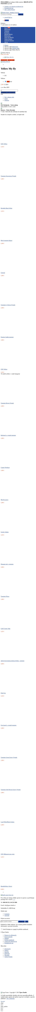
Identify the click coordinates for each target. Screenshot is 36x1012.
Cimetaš (3, 272)
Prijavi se (21, 921)
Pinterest (6, 100)
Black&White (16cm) (6, 886)
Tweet (6, 98)
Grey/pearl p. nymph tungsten (8, 725)
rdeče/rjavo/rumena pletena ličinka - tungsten (12, 661)
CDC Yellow (4, 144)
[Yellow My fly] (5, 61)
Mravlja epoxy (4, 499)
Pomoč (9, 9)
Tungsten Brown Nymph (7, 403)
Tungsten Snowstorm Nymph (8, 176)
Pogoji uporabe (8, 936)
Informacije (7, 949)
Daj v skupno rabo (9, 97)
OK (27, 921)
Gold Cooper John (5, 628)
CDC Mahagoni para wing (7, 854)
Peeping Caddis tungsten (7, 337)
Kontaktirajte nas (8, 8)
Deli (2, 94)
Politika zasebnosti (9, 940)
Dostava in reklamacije (10, 935)
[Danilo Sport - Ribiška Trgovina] (10, 12)
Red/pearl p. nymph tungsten (8, 435)
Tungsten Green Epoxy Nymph (9, 757)
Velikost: (3, 78)
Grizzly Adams (4, 532)
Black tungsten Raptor (6, 240)
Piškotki (6, 938)
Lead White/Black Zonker (7, 822)
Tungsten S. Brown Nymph (8, 305)
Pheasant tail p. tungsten (7, 564)
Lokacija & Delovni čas (10, 941)
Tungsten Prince (5, 596)
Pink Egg (3, 693)
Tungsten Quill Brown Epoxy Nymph (10, 789)
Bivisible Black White (6, 208)
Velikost (3, 72)
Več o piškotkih (10, 998)
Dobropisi (7, 953)
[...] (14, 899)
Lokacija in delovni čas (13, 6)
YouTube (6, 915)
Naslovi (6, 950)
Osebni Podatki (8, 956)
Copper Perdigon (5, 467)
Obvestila (6, 955)
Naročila (6, 952)
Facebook (6, 914)
